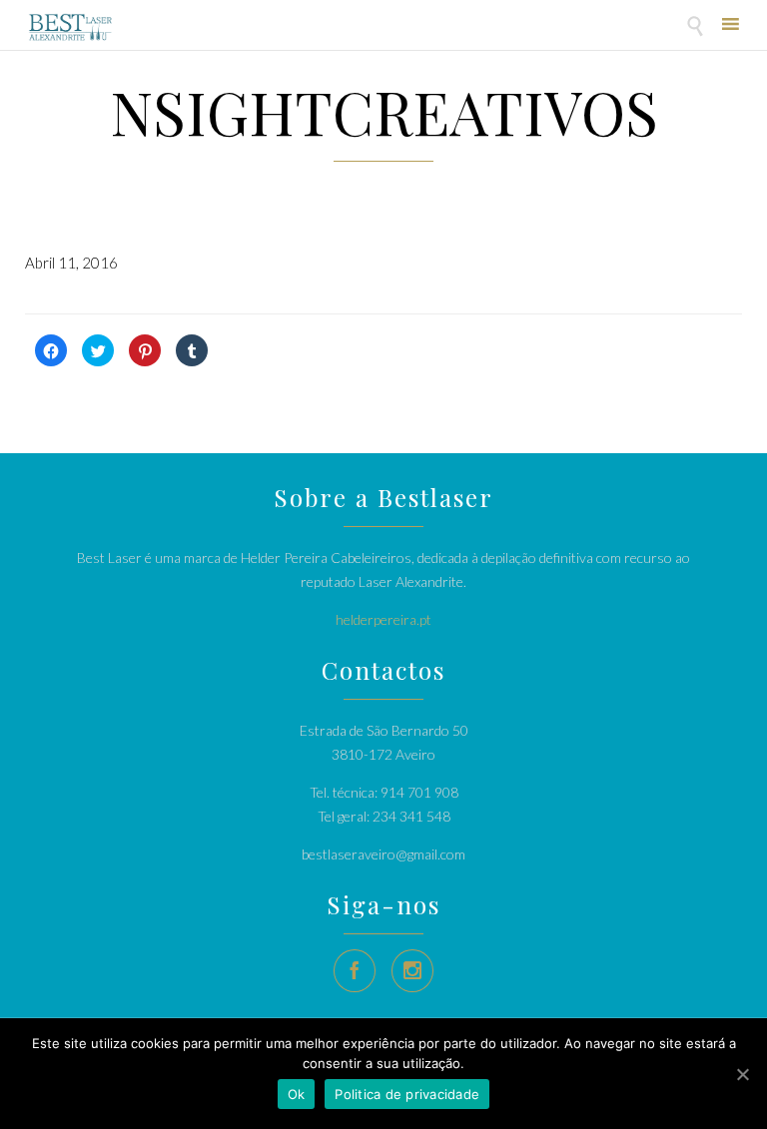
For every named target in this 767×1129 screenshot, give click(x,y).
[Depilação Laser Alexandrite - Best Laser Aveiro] (70, 27)
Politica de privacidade (407, 1094)
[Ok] (742, 1074)
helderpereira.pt (383, 619)
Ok (297, 1094)
